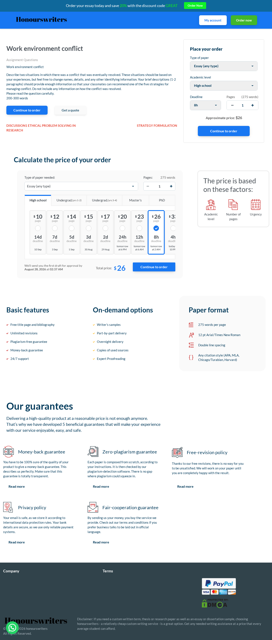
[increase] (252, 105)
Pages (231, 97)
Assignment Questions (22, 60)
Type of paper (199, 58)
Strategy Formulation (157, 125)
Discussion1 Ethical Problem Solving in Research (41, 128)
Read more (16, 486)
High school (38, 200)
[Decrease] (148, 186)
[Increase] (171, 186)
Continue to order (27, 110)
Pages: (148, 177)
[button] (12, 627)
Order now (244, 20)
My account (212, 20)
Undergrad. (69, 200)
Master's (135, 200)
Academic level (200, 77)
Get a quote (70, 110)
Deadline (196, 97)
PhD (162, 200)
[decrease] (232, 105)
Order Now (195, 5)
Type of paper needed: (39, 177)
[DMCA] (215, 603)
